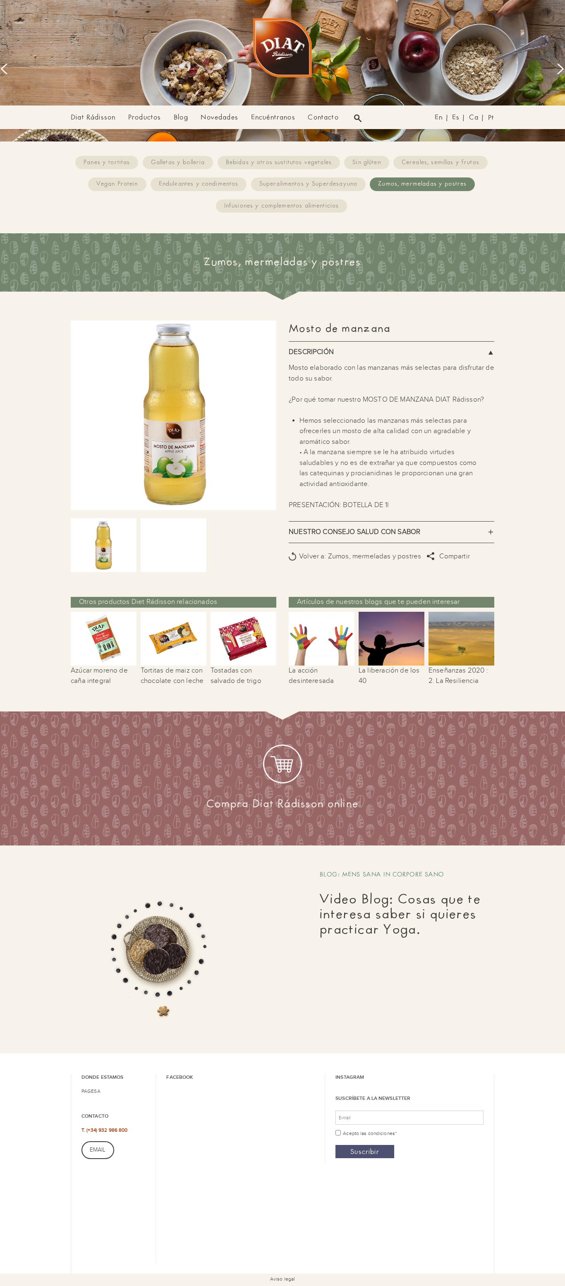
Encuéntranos (273, 117)
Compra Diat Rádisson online (282, 804)
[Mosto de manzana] (103, 545)
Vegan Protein (117, 184)
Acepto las (370, 1133)
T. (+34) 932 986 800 (104, 1130)
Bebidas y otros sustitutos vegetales (279, 162)
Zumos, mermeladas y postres (422, 184)
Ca (477, 117)
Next (557, 69)
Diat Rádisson (93, 117)
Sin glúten (366, 162)
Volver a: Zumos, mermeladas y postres (360, 556)
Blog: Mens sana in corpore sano (382, 875)
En (442, 117)
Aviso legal (282, 1279)
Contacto (323, 117)
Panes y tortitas (107, 162)
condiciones (381, 1133)
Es (459, 117)
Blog (181, 117)
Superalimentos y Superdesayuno (308, 184)
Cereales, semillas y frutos (440, 162)
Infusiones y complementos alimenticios (281, 206)
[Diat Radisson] (282, 49)
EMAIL (98, 1150)
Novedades (219, 117)
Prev (7, 69)
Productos (144, 117)
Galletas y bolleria (178, 162)
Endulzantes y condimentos (199, 184)
